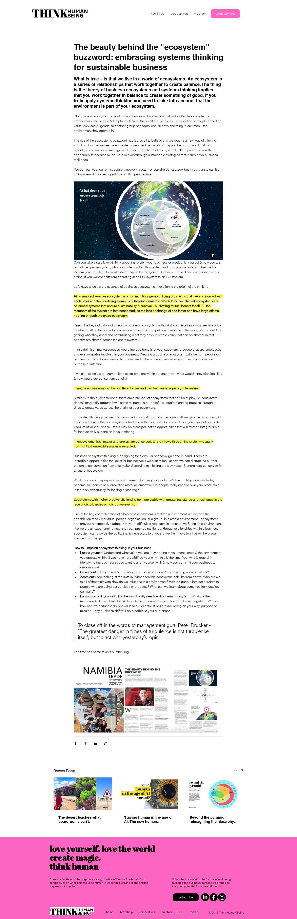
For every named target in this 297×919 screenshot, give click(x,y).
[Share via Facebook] (76, 743)
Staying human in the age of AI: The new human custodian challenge (148, 819)
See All (239, 770)
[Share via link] (105, 743)
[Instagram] (222, 897)
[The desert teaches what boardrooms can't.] (83, 793)
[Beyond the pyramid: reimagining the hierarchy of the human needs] (214, 793)
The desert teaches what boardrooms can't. (79, 819)
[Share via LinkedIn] (95, 743)
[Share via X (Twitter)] (85, 743)
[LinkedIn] (205, 897)
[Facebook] (214, 897)
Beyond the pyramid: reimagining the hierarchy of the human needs (214, 819)
